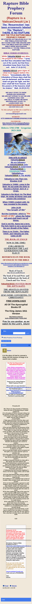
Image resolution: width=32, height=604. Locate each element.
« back (3, 599)
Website (14, 586)
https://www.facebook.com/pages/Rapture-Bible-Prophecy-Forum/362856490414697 (19, 391)
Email (6, 586)
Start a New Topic (6, 341)
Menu (4, 331)
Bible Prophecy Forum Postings (12, 337)
